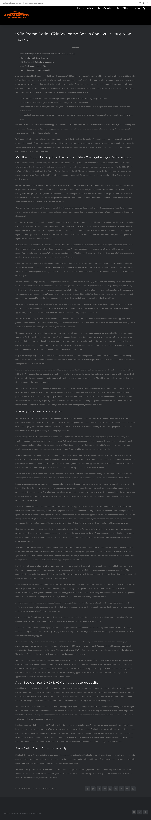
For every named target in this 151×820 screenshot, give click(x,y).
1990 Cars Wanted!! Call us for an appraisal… (37, 62)
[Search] (144, 8)
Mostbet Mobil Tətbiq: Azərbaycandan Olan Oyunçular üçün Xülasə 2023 (47, 54)
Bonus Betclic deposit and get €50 (33, 66)
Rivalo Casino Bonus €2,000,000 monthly (35, 70)
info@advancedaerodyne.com (34, 3)
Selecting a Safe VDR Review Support (34, 58)
